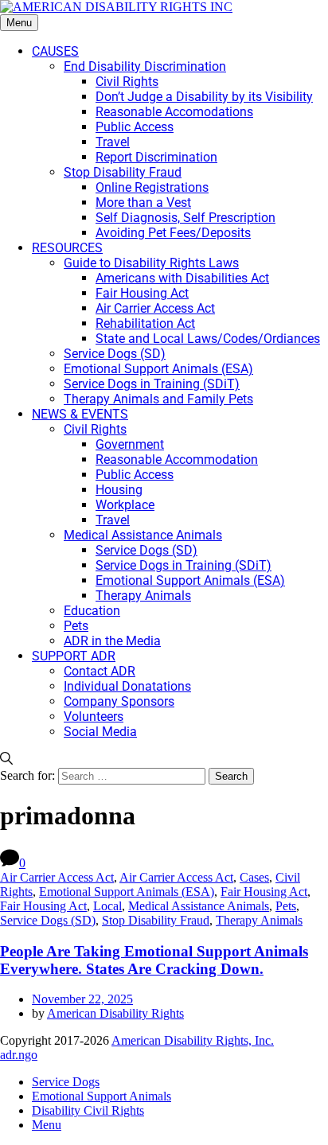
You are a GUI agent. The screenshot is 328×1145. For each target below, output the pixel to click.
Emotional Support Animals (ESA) (126, 891)
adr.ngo (18, 1054)
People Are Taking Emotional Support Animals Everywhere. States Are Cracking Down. (154, 960)
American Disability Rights (115, 1013)
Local (107, 906)
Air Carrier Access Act (57, 877)
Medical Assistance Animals (198, 906)
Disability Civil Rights (88, 1110)
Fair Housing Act (264, 891)
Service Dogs (66, 1082)
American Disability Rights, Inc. (192, 1040)
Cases (254, 877)
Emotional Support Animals (101, 1096)
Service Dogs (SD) (48, 920)
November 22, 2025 (82, 999)
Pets (285, 906)
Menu (19, 23)
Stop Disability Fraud (155, 920)
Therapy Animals (259, 920)
